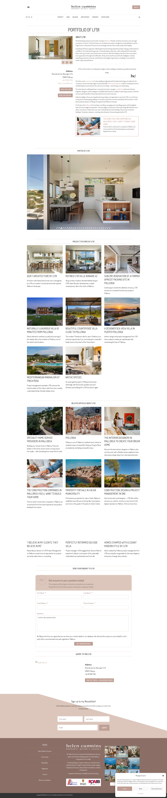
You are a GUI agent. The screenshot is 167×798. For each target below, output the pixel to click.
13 (81, 228)
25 (106, 228)
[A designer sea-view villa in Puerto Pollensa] (122, 312)
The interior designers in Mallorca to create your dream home (122, 441)
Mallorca (75, 17)
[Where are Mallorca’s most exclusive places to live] (134, 763)
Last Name (88, 593)
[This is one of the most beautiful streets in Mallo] (134, 751)
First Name (41, 593)
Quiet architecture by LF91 (42, 276)
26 (108, 228)
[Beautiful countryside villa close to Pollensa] (83, 312)
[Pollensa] (83, 421)
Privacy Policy (141, 793)
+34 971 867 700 (67, 80)
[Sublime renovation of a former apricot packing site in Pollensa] (122, 259)
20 (95, 228)
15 (85, 228)
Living (68, 17)
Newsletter (45, 763)
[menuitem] (26, 17)
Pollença (88, 105)
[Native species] (83, 360)
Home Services (85, 17)
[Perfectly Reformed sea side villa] (83, 526)
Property (60, 17)
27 (110, 228)
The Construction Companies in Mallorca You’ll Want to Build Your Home (119, 121)
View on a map (66, 89)
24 (103, 228)
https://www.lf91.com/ (65, 83)
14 (83, 228)
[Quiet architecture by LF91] (45, 259)
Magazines (45, 769)
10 (75, 228)
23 (101, 228)
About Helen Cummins (44, 751)
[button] (163, 776)
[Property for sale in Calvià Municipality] (83, 473)
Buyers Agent (105, 17)
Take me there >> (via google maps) (99, 680)
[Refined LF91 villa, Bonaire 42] (83, 259)
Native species (73, 377)
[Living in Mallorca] (83, 7)
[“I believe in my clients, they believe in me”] (45, 526)
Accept (125, 789)
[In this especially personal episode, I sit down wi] (122, 751)
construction (89, 81)
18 (91, 228)
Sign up (136, 7)
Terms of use (63, 795)
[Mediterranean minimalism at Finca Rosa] (45, 360)
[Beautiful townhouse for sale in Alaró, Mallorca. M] (122, 763)
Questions (40, 613)
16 (87, 228)
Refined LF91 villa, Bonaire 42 (81, 276)
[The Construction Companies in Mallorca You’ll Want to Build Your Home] (88, 126)
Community (95, 17)
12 (79, 228)
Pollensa (71, 437)
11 (77, 228)
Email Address (42, 603)
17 (89, 228)
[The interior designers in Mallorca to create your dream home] (122, 421)
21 (97, 228)
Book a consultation (45, 780)
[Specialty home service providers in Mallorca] (45, 421)
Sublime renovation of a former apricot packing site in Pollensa (122, 279)
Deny (140, 789)
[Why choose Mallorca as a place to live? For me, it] (110, 763)
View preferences (156, 789)
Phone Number (89, 603)
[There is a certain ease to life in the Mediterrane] (110, 751)
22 (99, 228)
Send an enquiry (65, 95)
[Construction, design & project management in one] (122, 473)
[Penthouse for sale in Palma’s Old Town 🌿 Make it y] (110, 775)
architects (119, 89)
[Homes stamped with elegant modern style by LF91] (122, 526)
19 (93, 228)
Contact (44, 774)
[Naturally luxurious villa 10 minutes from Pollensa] (45, 312)
